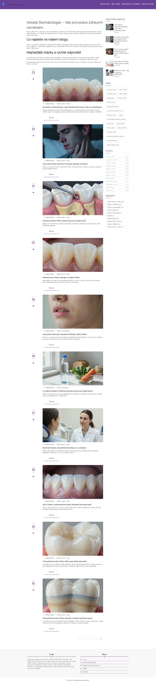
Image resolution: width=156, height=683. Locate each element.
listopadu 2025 (117, 184)
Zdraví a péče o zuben (115, 227)
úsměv (121, 115)
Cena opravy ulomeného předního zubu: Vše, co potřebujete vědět (121, 27)
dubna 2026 (117, 169)
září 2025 (117, 190)
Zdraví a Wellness (113, 224)
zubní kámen (123, 94)
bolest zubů (110, 128)
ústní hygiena (111, 94)
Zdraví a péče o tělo (114, 221)
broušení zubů (111, 132)
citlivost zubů (121, 98)
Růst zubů (116, 4)
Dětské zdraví (113, 210)
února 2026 (117, 175)
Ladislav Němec (49, 104)
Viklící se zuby (148, 4)
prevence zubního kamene (115, 136)
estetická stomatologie (115, 111)
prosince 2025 (117, 181)
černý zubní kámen (113, 145)
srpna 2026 (117, 157)
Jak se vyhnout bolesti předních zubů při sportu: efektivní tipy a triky (121, 52)
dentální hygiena (113, 106)
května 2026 (117, 166)
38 (101, 639)
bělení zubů (110, 98)
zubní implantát (112, 140)
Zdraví (110, 215)
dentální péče (122, 128)
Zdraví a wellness (114, 204)
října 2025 (117, 187)
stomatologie (111, 89)
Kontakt (85, 672)
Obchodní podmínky (89, 662)
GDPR (84, 669)
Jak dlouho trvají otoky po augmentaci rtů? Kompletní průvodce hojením (121, 40)
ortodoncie (111, 102)
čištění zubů (120, 123)
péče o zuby (123, 89)
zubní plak (110, 123)
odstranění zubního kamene (116, 119)
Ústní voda (105, 4)
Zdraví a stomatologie (63, 331)
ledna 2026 (117, 178)
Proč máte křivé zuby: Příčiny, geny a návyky (121, 62)
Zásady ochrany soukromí (90, 665)
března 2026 (117, 172)
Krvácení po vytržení (131, 4)
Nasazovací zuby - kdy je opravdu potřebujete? (121, 72)
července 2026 (117, 160)
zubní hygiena (111, 115)
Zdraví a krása (112, 218)
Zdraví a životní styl (62, 387)
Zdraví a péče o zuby (63, 104)
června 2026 (117, 163)
